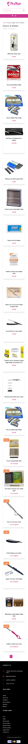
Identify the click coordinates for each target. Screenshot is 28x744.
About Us (5, 698)
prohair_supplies (10, 680)
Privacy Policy (6, 723)
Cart (4, 716)
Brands (5, 706)
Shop (4, 719)
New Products (6, 702)
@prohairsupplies (11, 676)
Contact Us (6, 732)
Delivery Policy (7, 727)
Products (5, 700)
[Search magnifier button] (24, 10)
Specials (5, 704)
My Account (6, 721)
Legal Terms (6, 730)
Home (4, 22)
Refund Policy (6, 725)
